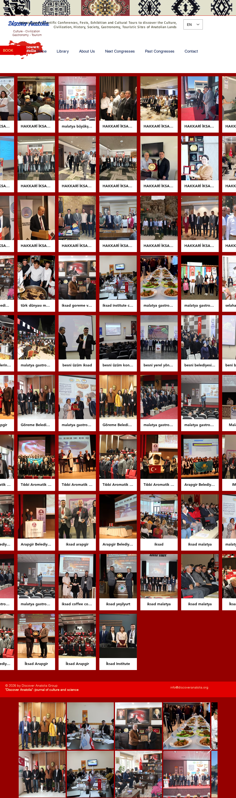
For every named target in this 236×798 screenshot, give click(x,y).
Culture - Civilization (26, 31)
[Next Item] (209, 749)
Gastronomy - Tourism (27, 35)
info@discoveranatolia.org (189, 687)
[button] (63, 51)
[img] (36, 104)
